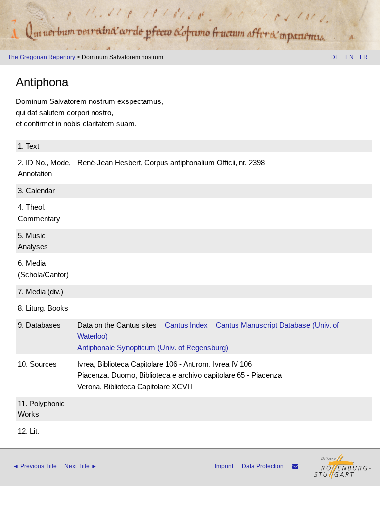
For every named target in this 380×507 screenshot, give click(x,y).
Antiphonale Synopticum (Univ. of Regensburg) (152, 347)
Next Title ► (80, 466)
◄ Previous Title (35, 466)
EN (349, 57)
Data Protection (263, 466)
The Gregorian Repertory (41, 57)
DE (335, 57)
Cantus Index (186, 325)
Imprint (224, 466)
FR (364, 57)
